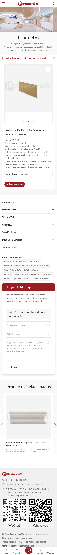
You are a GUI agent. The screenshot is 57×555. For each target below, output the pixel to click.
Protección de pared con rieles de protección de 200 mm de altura (28, 47)
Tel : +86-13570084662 (16, 480)
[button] (23, 121)
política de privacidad (36, 541)
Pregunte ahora (16, 184)
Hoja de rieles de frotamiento (32, 44)
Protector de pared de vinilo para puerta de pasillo (25, 58)
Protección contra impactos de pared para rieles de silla (26, 444)
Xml (21, 541)
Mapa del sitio (9, 541)
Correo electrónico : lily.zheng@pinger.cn (24, 484)
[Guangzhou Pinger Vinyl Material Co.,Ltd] (28, 3)
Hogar (15, 44)
